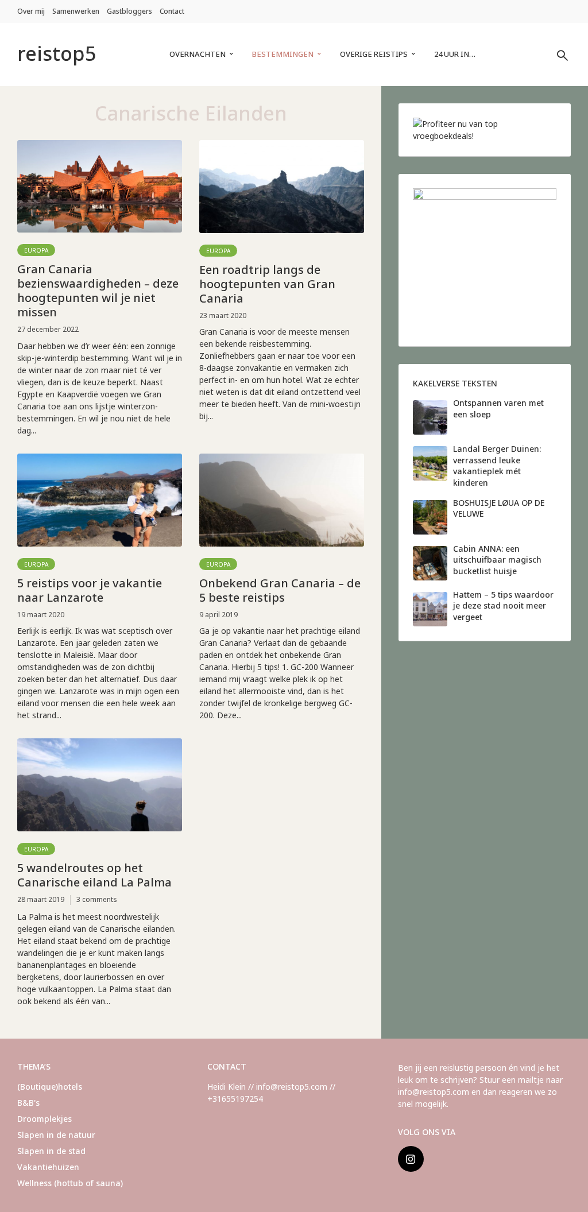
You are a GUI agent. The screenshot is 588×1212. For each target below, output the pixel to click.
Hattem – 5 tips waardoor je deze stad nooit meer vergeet (503, 605)
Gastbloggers (129, 11)
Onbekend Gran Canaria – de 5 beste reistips (280, 590)
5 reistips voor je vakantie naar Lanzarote (89, 590)
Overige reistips (374, 54)
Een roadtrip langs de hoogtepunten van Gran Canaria (267, 283)
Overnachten (197, 54)
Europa (36, 250)
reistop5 (56, 53)
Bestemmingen (283, 54)
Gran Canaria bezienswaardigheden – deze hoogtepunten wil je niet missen (98, 290)
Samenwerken (75, 11)
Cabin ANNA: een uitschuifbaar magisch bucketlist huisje (497, 559)
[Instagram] (411, 1159)
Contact (172, 11)
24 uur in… (454, 54)
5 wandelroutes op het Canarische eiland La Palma (94, 875)
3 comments (96, 899)
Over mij (31, 11)
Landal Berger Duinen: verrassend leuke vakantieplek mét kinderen (497, 465)
